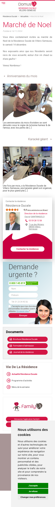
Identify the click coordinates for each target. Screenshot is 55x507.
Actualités (24, 16)
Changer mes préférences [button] (33, 497)
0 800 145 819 (17, 283)
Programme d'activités (22, 380)
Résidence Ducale (10, 16)
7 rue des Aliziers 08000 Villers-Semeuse (36, 226)
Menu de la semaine (21, 387)
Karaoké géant (38, 139)
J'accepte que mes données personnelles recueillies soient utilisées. (22, 308)
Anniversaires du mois (22, 76)
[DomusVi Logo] (27, 4)
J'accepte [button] (33, 485)
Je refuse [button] (33, 491)
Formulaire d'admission (23, 346)
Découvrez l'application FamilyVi (26, 419)
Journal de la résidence (23, 352)
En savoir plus (23, 311)
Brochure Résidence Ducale (25, 339)
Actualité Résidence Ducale (24, 374)
